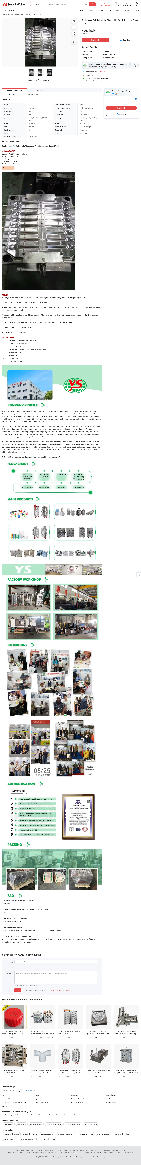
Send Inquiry (95, 40)
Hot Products (20, 1150)
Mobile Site (115, 1150)
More (4, 1143)
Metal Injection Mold (103, 1134)
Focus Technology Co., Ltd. (57, 1157)
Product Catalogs (31, 1091)
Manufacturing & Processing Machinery (19, 14)
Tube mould (74, 1095)
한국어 (87, 1152)
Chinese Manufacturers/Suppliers (46, 1150)
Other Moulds (21, 1124)
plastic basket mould (111, 1099)
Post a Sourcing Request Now (59, 990)
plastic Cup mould (110, 1102)
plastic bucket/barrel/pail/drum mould (14, 1102)
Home (3, 14)
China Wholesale (62, 1150)
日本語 (93, 1152)
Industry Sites (84, 1150)
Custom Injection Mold (86, 1134)
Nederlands (74, 1152)
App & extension (114, 11)
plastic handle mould (77, 1099)
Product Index (106, 1150)
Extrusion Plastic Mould (72, 1124)
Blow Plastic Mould (90, 1124)
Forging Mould (8, 1124)
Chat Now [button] (126, 40)
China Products (30, 1150)
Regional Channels (95, 1150)
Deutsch (67, 1152)
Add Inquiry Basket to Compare (40, 80)
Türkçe (111, 1152)
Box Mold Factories (47, 1134)
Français (43, 1152)
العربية (81, 1152)
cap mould (5, 1099)
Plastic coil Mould (110, 1095)
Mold (3, 1095)
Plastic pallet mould (42, 1102)
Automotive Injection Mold (29, 1139)
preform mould (41, 1099)
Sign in (137, 5)
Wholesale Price (73, 1150)
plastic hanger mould (77, 1102)
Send (17, 990)
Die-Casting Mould (36, 1124)
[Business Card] (136, 99)
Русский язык (52, 1152)
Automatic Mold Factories (66, 1134)
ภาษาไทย (104, 1152)
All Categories (9, 11)
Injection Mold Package (121, 1134)
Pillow (38, 1095)
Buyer (91, 11)
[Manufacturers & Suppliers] (13, 4)
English (22, 1152)
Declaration (92, 1157)
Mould (33, 14)
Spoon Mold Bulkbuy (48, 1139)
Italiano (60, 1152)
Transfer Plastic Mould (53, 1124)
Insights (122, 1150)
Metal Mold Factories (30, 1134)
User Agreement (82, 1157)
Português (36, 1152)
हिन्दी (98, 1152)
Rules (137, 11)
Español (29, 1152)
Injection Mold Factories (11, 1134)
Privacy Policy (101, 1157)
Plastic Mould (41, 14)
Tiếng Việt (118, 1152)
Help (102, 11)
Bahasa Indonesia (128, 1152)
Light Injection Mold (10, 1139)
